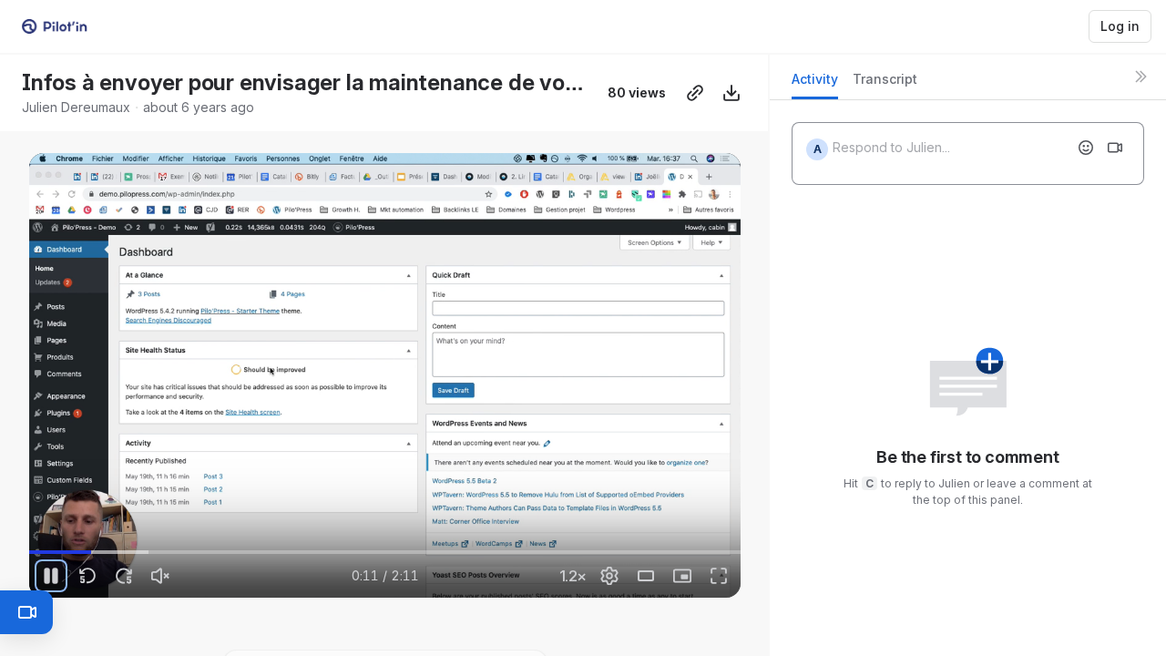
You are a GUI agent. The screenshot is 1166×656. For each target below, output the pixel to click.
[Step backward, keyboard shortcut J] (87, 575)
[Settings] (609, 575)
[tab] (815, 84)
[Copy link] (695, 93)
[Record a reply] (1115, 147)
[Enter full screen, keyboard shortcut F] (718, 575)
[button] (709, 541)
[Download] (731, 93)
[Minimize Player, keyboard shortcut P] (682, 575)
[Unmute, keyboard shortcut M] (160, 575)
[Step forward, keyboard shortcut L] (123, 575)
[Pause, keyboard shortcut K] (51, 575)
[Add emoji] (1085, 147)
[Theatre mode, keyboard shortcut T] (645, 575)
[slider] (385, 552)
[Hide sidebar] (1140, 76)
